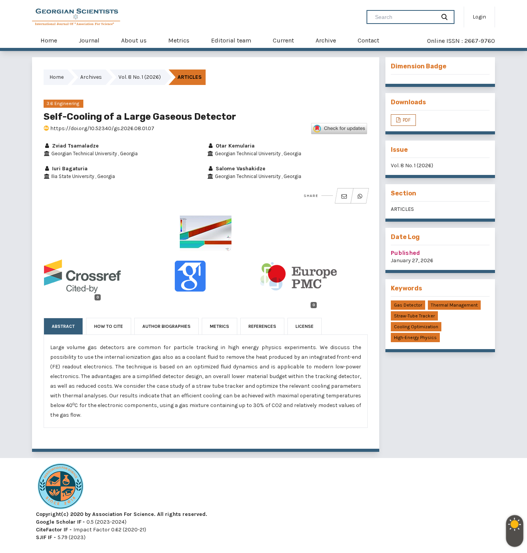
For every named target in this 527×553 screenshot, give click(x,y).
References (262, 326)
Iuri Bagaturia (69, 168)
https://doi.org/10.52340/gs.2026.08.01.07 (101, 128)
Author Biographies (166, 326)
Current (283, 40)
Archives (91, 77)
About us (134, 40)
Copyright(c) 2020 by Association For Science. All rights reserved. (121, 514)
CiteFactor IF (52, 529)
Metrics (178, 40)
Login (479, 17)
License (305, 326)
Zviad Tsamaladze (75, 145)
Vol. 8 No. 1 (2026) (139, 77)
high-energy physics (415, 337)
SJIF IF (44, 537)
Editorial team (231, 40)
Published (405, 252)
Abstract (63, 326)
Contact (368, 40)
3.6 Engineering (63, 103)
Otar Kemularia (234, 145)
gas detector (408, 305)
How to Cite (108, 326)
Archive (326, 40)
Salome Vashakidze (239, 168)
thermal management (454, 305)
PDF (406, 120)
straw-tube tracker (414, 316)
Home (49, 40)
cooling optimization (416, 326)
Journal (89, 40)
